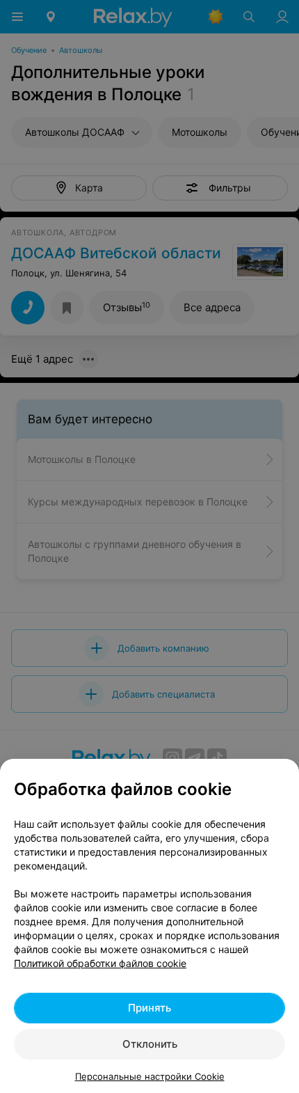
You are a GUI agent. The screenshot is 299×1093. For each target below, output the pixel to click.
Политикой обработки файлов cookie (100, 963)
